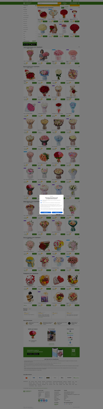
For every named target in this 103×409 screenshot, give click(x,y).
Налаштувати (46, 212)
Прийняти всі (57, 212)
